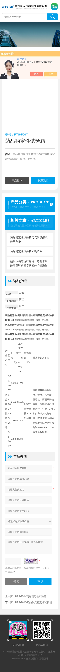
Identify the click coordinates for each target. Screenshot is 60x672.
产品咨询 (17, 180)
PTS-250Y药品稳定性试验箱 (30, 596)
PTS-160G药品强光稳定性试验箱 (33, 602)
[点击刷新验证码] (31, 561)
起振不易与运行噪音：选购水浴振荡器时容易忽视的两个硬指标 (29, 263)
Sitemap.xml (18, 658)
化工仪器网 (32, 658)
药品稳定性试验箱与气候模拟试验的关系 (29, 239)
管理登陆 (43, 658)
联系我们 (43, 180)
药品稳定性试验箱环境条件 (26, 251)
